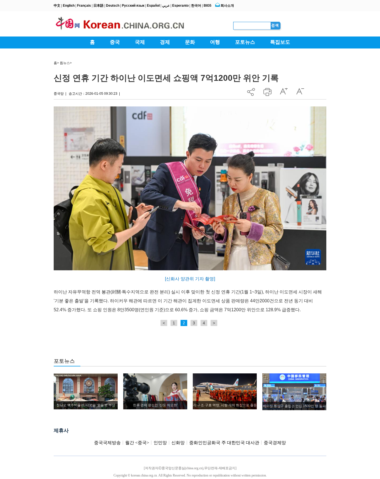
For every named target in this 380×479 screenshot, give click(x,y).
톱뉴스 (65, 63)
